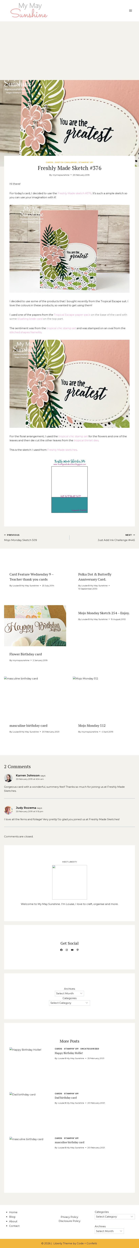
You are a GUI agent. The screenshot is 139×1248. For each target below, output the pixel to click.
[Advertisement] (69, 46)
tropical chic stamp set (61, 328)
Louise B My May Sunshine (26, 585)
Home (13, 1212)
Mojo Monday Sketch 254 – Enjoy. (104, 613)
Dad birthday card (66, 1097)
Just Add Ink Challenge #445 (116, 538)
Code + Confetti (87, 1243)
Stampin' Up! (85, 162)
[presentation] (35, 625)
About (13, 1221)
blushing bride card (29, 318)
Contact (14, 1225)
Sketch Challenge (66, 162)
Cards (49, 162)
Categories (69, 998)
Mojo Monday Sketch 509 (20, 538)
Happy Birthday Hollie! (69, 1053)
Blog (12, 1216)
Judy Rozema (26, 807)
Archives (69, 988)
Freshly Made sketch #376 (74, 193)
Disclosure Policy (69, 1221)
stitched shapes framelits (25, 332)
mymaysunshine (61, 175)
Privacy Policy (69, 1217)
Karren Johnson (28, 775)
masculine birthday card (28, 725)
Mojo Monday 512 (92, 725)
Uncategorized (89, 1049)
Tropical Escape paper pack (72, 314)
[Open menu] (130, 10)
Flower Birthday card (25, 654)
